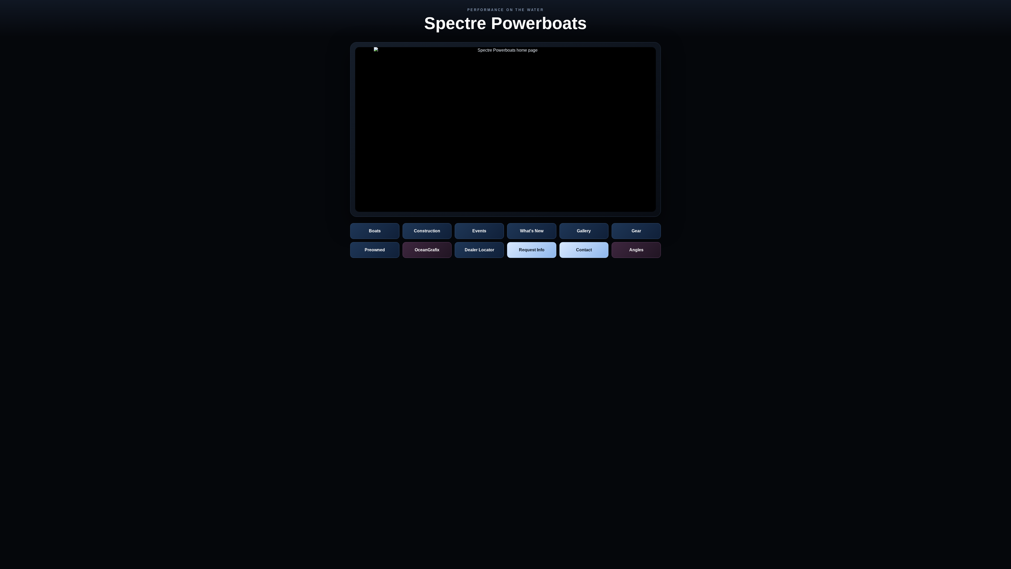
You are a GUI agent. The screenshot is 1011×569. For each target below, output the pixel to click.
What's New (531, 231)
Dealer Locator (479, 250)
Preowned (375, 250)
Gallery (584, 231)
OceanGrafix (427, 250)
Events (479, 231)
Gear (636, 231)
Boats (375, 231)
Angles (636, 250)
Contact (584, 250)
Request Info (531, 250)
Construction (427, 231)
